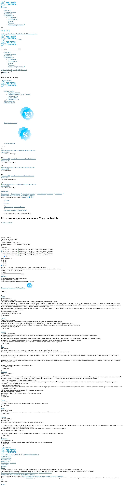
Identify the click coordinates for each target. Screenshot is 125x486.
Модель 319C (5, 152)
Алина (3, 296)
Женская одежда (9, 101)
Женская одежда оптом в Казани (14, 207)
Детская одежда (9, 91)
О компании (8, 14)
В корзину (4, 276)
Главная (6, 200)
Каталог (19, 39)
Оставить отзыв (6, 447)
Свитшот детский (13, 99)
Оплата (10, 21)
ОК (2, 479)
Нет (4, 484)
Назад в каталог (7, 222)
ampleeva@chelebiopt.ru (8, 34)
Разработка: (25, 197)
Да (1, 484)
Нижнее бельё (5, 461)
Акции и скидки (9, 143)
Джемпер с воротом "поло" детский (19, 94)
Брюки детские (12, 97)
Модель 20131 (5, 186)
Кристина (4, 372)
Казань (5, 7)
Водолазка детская (14, 93)
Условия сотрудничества (16, 25)
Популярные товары (10, 123)
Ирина (3, 408)
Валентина (4, 439)
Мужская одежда (9, 102)
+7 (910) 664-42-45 (21, 34)
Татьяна (3, 332)
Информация (8, 15)
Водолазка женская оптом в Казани (15, 210)
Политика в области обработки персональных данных (18, 195)
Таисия (3, 318)
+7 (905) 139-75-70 (18, 454)
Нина (2, 347)
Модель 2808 (5, 169)
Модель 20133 (5, 160)
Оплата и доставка (10, 12)
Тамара (3, 400)
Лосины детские (13, 96)
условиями (29, 478)
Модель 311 (4, 177)
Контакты (7, 10)
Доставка (11, 23)
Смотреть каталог (6, 80)
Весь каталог (5, 191)
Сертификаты (12, 19)
